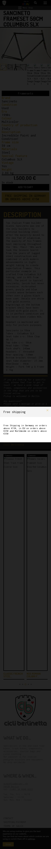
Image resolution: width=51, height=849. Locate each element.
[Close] (47, 410)
